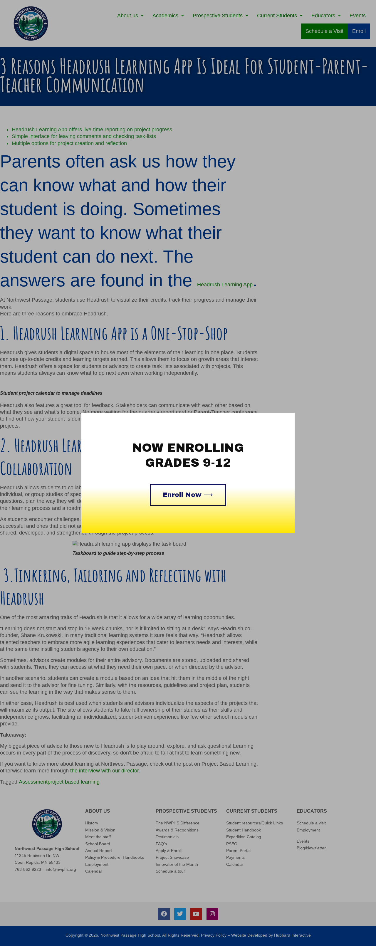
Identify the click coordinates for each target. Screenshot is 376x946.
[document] (188, 473)
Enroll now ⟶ (188, 494)
